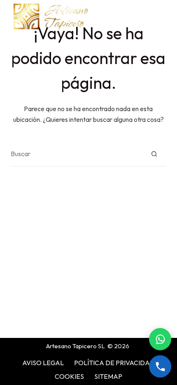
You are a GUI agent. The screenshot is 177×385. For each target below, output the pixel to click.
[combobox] (76, 153)
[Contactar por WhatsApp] (160, 339)
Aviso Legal (43, 363)
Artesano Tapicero (71, 346)
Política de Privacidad (114, 363)
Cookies (69, 376)
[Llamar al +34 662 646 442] (160, 366)
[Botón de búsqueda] (154, 154)
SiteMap (108, 376)
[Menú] (162, 16)
